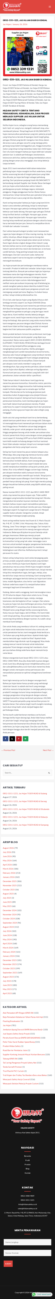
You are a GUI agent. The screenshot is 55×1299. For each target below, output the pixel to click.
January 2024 (9, 956)
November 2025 (10, 885)
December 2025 (9, 881)
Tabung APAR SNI (10, 1059)
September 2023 (10, 973)
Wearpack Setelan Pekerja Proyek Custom (20, 1084)
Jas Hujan (7, 24)
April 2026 (7, 865)
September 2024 (10, 923)
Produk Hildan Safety (12, 1046)
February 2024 (9, 952)
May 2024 (7, 939)
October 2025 (9, 890)
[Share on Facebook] (5, 738)
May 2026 (7, 860)
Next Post (48, 750)
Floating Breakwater (11, 1021)
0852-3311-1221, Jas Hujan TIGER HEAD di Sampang (25, 825)
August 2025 (8, 894)
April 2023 (7, 993)
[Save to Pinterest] (19, 738)
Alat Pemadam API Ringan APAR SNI (18, 1013)
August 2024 (8, 927)
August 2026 (8, 848)
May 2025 (7, 906)
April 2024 (7, 943)
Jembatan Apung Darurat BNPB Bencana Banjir (23, 1029)
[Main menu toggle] (49, 6)
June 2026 (7, 856)
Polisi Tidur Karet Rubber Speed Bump (19, 1042)
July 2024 (7, 931)
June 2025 (7, 902)
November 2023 (10, 964)
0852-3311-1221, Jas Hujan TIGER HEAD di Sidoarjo (25, 817)
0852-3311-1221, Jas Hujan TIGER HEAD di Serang (25, 801)
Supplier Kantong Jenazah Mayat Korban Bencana (24, 1054)
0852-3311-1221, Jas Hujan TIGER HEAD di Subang (25, 793)
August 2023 (8, 977)
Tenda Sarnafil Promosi (12, 1067)
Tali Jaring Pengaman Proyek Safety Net (19, 1063)
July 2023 (7, 981)
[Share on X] (12, 738)
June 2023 (7, 985)
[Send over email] (25, 738)
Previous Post (8, 750)
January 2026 (9, 877)
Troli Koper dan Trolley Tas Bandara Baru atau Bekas (25, 1075)
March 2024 (8, 948)
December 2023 (9, 960)
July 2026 (7, 852)
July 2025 (7, 898)
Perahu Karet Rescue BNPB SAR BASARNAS (21, 1038)
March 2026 (8, 869)
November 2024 (10, 914)
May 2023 (7, 989)
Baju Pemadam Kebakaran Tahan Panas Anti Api (23, 1017)
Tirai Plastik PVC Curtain (13, 1071)
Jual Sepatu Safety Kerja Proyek (16, 1034)
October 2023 (9, 968)
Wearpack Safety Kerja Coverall (16, 1079)
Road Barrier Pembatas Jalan (15, 1050)
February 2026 (9, 873)
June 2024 (7, 935)
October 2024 (9, 919)
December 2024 (9, 910)
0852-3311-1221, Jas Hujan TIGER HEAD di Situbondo (26, 809)
